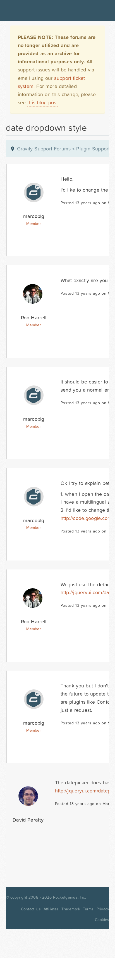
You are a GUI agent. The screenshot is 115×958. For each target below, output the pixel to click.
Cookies (102, 919)
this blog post (42, 102)
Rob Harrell (33, 317)
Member (33, 223)
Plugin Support (93, 148)
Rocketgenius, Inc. (69, 897)
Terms (88, 909)
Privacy (103, 909)
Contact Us (31, 909)
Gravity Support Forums (44, 148)
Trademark (70, 909)
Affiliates (51, 909)
